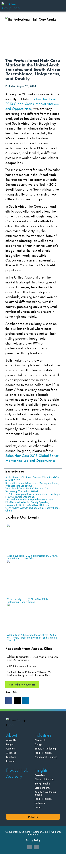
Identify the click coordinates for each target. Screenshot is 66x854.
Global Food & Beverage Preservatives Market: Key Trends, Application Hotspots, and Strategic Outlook (32, 637)
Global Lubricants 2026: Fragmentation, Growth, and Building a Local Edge (32, 557)
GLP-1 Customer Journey (21, 666)
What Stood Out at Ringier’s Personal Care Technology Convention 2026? (27, 490)
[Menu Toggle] (60, 5)
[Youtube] (36, 847)
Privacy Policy (33, 840)
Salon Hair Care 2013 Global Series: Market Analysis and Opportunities (31, 104)
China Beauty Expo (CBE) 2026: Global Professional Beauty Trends (28, 600)
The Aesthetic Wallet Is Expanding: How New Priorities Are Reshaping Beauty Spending (29, 501)
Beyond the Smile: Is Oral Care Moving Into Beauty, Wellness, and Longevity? (32, 484)
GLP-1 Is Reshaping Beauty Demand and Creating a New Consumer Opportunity (32, 495)
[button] (8, 700)
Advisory (14, 776)
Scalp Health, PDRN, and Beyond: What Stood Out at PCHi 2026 (32, 479)
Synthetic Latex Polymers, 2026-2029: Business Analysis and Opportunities (29, 673)
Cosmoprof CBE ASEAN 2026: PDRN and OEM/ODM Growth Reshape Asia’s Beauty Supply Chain (32, 507)
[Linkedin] (29, 847)
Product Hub (17, 770)
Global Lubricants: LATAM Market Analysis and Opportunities (32, 658)
